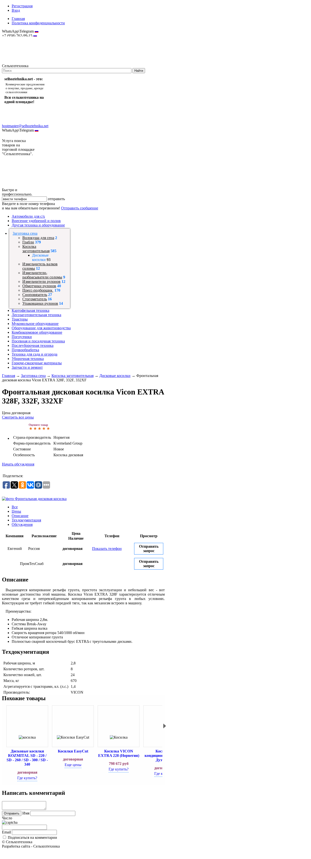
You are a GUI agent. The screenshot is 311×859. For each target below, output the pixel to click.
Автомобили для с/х (28, 216)
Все (15, 507)
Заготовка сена (25, 233)
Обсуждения (22, 524)
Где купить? (27, 778)
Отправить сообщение (79, 208)
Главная (18, 19)
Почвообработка (25, 350)
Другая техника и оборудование (38, 225)
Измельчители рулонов (41, 281)
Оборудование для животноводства (41, 328)
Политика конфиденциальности (38, 23)
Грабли (28, 242)
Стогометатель (34, 299)
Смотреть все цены (18, 417)
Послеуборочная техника (32, 345)
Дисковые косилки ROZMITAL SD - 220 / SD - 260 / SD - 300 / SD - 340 (27, 757)
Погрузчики (22, 337)
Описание (20, 516)
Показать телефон (107, 548)
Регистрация (22, 6)
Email (6, 832)
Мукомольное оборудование (35, 324)
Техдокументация (26, 520)
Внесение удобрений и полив (36, 221)
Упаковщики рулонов (40, 303)
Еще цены (73, 765)
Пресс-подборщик (37, 290)
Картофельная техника (30, 310)
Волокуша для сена (38, 238)
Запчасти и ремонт (27, 367)
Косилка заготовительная (36, 248)
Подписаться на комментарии (32, 837)
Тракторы (20, 319)
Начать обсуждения (18, 464)
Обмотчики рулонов (39, 286)
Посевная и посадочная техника (38, 341)
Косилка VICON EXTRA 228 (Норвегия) (118, 753)
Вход (16, 10)
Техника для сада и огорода (34, 354)
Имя (25, 813)
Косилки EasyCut (73, 751)
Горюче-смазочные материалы (37, 363)
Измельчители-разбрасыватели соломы (42, 275)
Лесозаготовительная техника (36, 315)
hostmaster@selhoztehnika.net (19, 39)
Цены (16, 511)
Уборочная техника (28, 359)
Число (7, 818)
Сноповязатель (34, 295)
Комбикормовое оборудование (37, 332)
